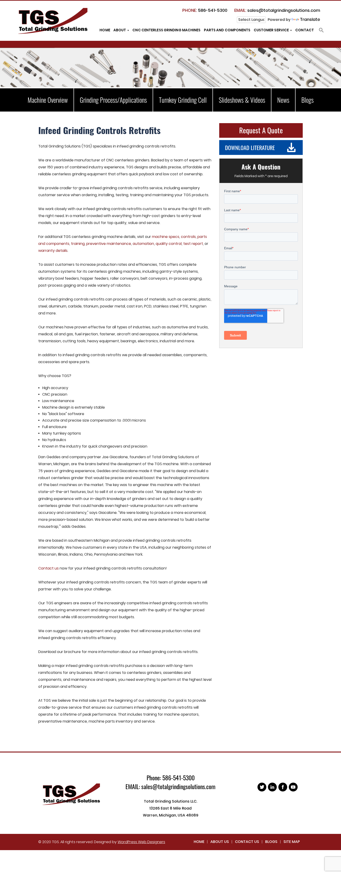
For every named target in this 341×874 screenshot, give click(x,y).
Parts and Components (227, 30)
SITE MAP (291, 841)
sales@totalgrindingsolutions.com (277, 10)
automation (143, 243)
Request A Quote (261, 130)
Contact (304, 30)
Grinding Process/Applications (113, 100)
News (283, 100)
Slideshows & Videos (242, 100)
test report (193, 243)
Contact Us (247, 841)
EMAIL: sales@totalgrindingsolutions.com (170, 786)
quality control (169, 243)
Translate (310, 19)
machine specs (165, 236)
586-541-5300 (204, 10)
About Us (219, 841)
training (78, 243)
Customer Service (271, 30)
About (119, 30)
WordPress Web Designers (141, 842)
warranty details (53, 250)
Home (105, 30)
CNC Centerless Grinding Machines (166, 30)
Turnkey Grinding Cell (183, 100)
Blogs (307, 100)
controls (188, 236)
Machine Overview (48, 100)
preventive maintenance (108, 243)
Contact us (48, 568)
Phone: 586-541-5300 (171, 777)
